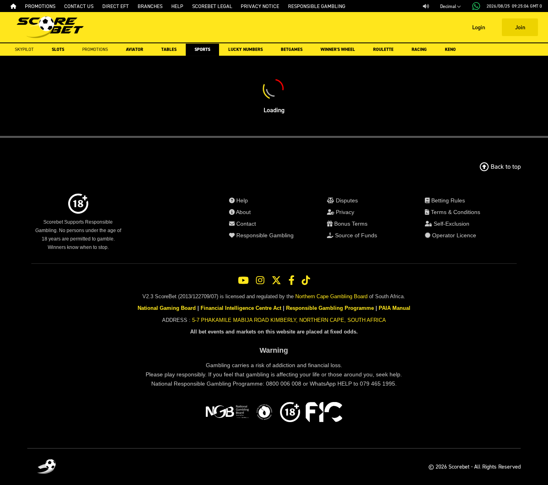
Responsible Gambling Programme (330, 308)
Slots (58, 49)
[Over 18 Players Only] (290, 413)
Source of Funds (355, 235)
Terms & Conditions (454, 212)
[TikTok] (306, 280)
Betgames (291, 49)
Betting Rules (447, 200)
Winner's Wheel (338, 49)
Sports (202, 49)
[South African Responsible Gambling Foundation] (264, 413)
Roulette (383, 49)
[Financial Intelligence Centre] (324, 413)
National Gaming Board (167, 308)
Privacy (344, 212)
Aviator (134, 49)
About (243, 212)
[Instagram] (260, 280)
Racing (419, 49)
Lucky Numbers (245, 49)
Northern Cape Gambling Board (331, 296)
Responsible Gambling (264, 235)
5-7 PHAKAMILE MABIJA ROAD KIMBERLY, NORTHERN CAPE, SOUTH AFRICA (289, 320)
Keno (450, 49)
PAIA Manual (394, 308)
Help (241, 200)
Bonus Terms (350, 223)
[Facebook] (291, 280)
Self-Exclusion (450, 223)
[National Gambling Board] (227, 413)
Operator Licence (453, 235)
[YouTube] (243, 280)
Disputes (346, 200)
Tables (169, 49)
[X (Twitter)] (276, 280)
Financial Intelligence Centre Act (241, 308)
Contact (245, 223)
